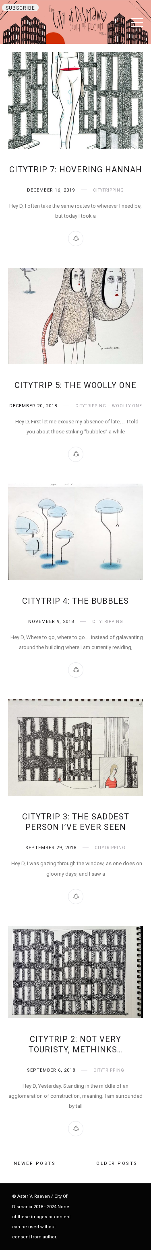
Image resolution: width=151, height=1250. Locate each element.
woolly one (127, 406)
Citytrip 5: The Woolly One (75, 385)
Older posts (117, 1163)
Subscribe (20, 8)
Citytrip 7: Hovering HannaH (75, 169)
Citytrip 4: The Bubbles (75, 601)
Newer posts (35, 1163)
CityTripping (108, 190)
